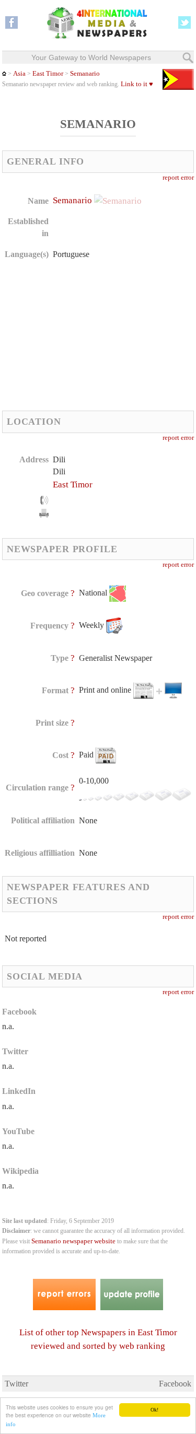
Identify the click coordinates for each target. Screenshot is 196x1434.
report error (178, 177)
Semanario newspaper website (73, 1241)
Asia (19, 73)
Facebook (175, 1383)
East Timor (47, 73)
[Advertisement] (80, 335)
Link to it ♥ (137, 84)
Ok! (154, 1410)
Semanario (85, 73)
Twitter (16, 1383)
